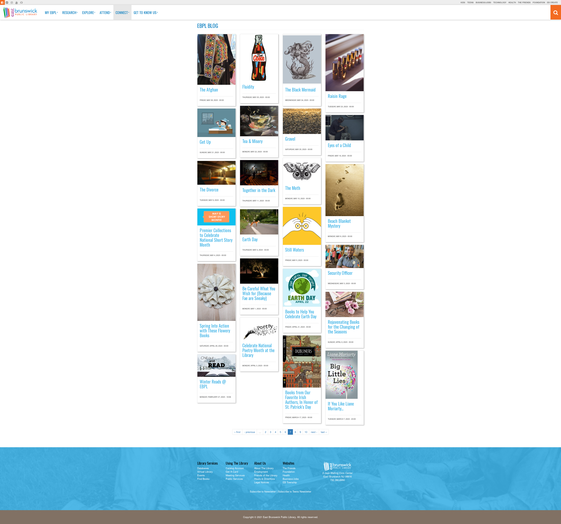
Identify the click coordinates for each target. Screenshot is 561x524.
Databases (203, 468)
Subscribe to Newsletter (263, 491)
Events (201, 475)
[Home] (20, 12)
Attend (105, 12)
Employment (261, 471)
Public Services (234, 479)
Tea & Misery (252, 141)
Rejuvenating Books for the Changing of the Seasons (343, 327)
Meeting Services (235, 475)
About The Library (264, 468)
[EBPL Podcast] (21, 2)
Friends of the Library (265, 475)
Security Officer (340, 273)
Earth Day (250, 239)
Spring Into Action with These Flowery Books (215, 330)
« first (237, 432)
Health (512, 2)
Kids (463, 2)
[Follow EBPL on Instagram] (12, 2)
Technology (499, 2)
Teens (470, 2)
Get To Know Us (145, 12)
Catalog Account (235, 468)
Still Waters (294, 249)
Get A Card (232, 471)
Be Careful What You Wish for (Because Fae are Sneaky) (258, 293)
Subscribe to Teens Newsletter (294, 491)
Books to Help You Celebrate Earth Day (300, 314)
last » (324, 432)
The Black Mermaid (300, 89)
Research (69, 12)
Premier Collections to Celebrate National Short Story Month (216, 237)
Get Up (205, 141)
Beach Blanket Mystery (339, 223)
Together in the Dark (258, 190)
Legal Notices (261, 482)
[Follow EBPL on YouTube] (16, 2)
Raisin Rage (337, 96)
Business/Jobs (483, 2)
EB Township (290, 482)
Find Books (203, 479)
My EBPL (50, 12)
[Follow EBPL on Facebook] (2, 2)
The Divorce (209, 189)
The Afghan (209, 89)
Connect (122, 12)
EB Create (552, 2)
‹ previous (249, 432)
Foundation (539, 2)
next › (314, 432)
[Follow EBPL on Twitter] (7, 2)
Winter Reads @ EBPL (213, 384)
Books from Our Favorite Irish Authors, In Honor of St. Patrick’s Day (301, 399)
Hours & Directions (264, 479)
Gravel (290, 138)
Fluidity (248, 86)
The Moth (292, 188)
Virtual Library (205, 471)
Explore (88, 12)
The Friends (524, 2)
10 (306, 432)
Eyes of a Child (339, 145)
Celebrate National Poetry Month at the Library (258, 350)
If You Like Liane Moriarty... (341, 406)
